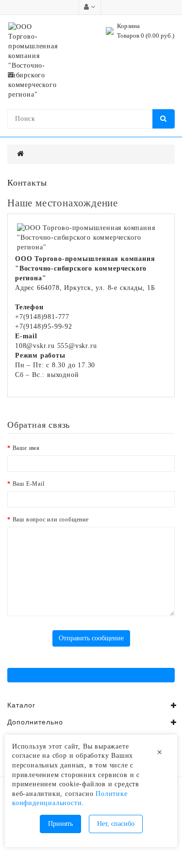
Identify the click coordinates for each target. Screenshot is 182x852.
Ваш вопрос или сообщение (51, 519)
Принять (60, 823)
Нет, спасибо (115, 823)
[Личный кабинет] (90, 7)
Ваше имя (26, 448)
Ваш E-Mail (29, 483)
